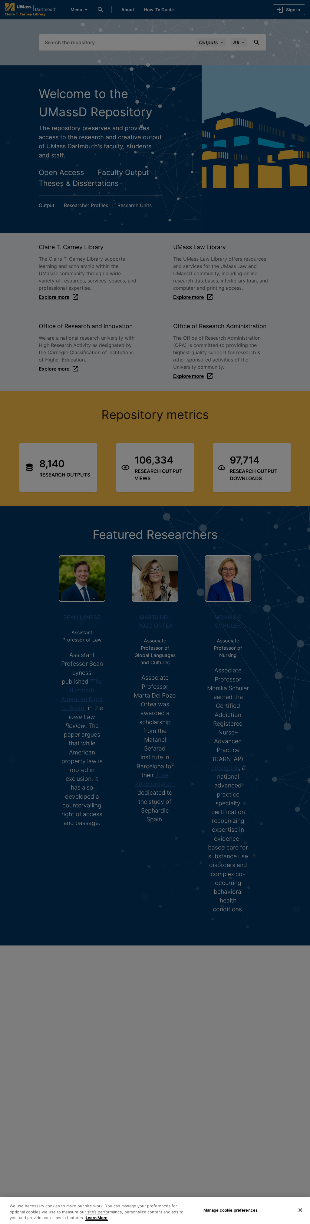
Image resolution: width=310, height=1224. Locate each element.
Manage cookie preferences (230, 1209)
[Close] (300, 1210)
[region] (155, 1210)
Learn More (96, 1217)
